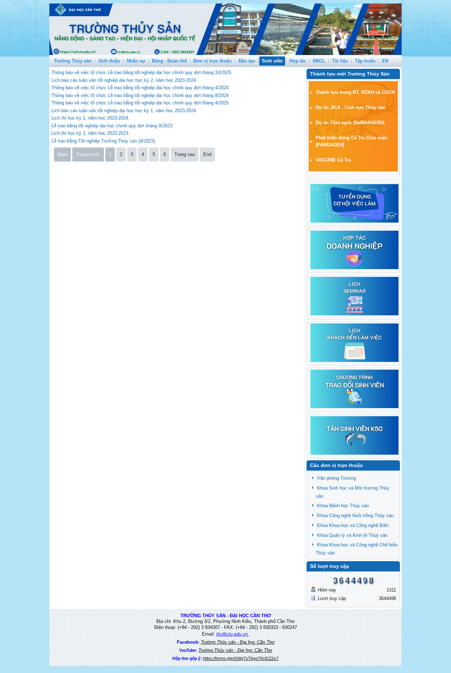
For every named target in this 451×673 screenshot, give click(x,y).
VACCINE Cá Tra (333, 160)
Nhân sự (136, 60)
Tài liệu (340, 60)
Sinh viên (272, 60)
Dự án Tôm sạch (334, 122)
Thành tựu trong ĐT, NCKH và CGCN (355, 92)
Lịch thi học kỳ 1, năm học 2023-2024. (90, 118)
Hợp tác (297, 60)
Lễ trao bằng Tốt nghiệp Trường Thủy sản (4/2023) (103, 141)
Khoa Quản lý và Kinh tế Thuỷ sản (352, 535)
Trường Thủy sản (73, 60)
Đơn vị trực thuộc (212, 60)
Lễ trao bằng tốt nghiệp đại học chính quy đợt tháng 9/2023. (112, 125)
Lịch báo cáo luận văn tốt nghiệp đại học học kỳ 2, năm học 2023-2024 (123, 80)
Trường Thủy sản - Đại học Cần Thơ (237, 642)
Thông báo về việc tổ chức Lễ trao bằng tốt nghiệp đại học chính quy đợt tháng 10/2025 (141, 72)
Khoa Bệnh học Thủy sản (343, 505)
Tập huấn (365, 60)
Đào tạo (247, 60)
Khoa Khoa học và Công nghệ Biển (353, 525)
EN (385, 60)
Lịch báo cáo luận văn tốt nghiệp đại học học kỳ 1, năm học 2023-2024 (123, 110)
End (207, 154)
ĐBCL (319, 60)
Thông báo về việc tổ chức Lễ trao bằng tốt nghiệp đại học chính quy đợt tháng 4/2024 (140, 87)
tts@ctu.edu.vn (232, 634)
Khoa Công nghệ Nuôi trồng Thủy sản (355, 515)
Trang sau (184, 154)
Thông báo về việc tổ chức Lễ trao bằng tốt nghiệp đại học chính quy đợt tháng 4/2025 (140, 102)
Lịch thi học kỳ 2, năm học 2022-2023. (90, 133)
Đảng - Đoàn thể (169, 60)
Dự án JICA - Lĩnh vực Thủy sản (350, 107)
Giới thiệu (109, 60)
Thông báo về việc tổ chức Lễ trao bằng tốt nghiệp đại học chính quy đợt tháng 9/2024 (140, 95)
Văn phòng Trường (336, 478)
